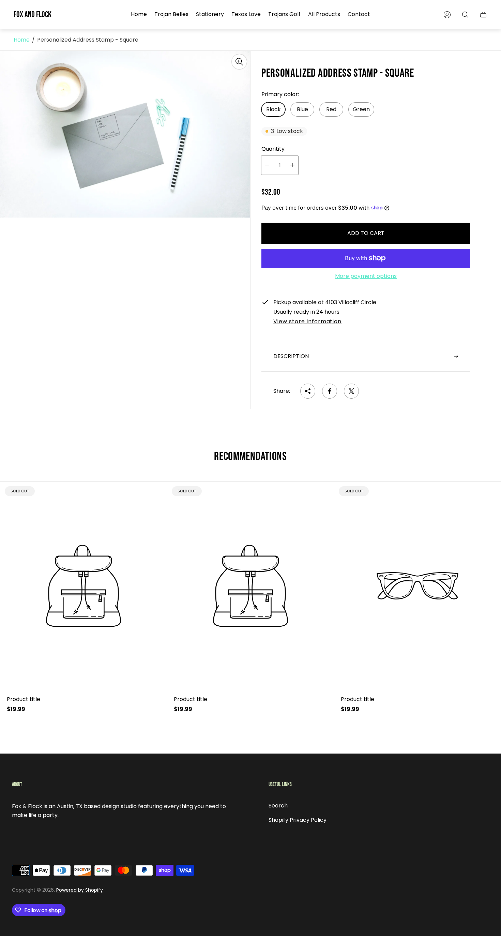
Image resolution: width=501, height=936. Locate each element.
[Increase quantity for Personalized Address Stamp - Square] (292, 165)
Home (22, 40)
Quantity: (273, 149)
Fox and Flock (32, 14)
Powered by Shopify (79, 890)
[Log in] (447, 14)
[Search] (465, 14)
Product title (23, 699)
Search (278, 805)
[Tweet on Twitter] (351, 391)
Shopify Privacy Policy (298, 820)
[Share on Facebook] (329, 391)
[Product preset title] (83, 586)
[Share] (307, 391)
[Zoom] (239, 61)
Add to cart (365, 233)
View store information (307, 321)
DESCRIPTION (291, 356)
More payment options (366, 276)
